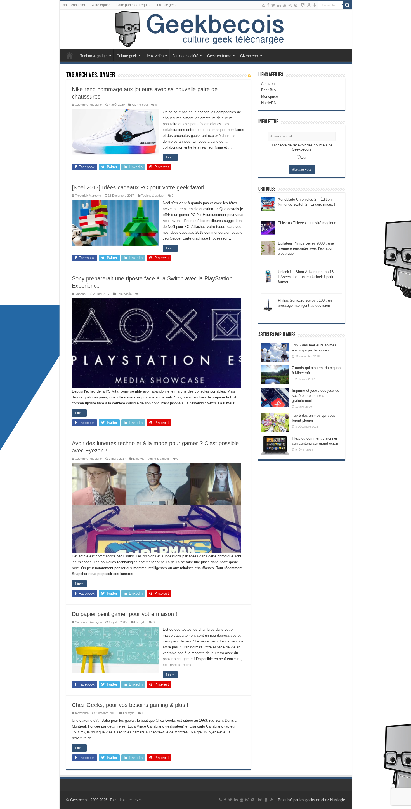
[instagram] (290, 5)
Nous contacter (73, 5)
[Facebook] (268, 5)
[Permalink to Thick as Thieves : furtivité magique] (268, 227)
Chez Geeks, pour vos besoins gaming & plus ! (130, 705)
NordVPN (268, 103)
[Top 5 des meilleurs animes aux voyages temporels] (275, 352)
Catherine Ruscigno (88, 104)
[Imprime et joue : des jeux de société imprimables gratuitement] (275, 397)
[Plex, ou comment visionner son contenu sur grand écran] (275, 445)
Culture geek (127, 56)
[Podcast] (314, 5)
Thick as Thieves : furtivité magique (307, 223)
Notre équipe (101, 5)
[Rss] (263, 5)
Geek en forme (219, 56)
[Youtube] (284, 5)
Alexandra (82, 713)
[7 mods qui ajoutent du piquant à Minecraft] (275, 374)
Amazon (268, 83)
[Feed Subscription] (249, 75)
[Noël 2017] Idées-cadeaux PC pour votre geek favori (138, 187)
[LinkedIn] (279, 5)
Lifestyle (138, 458)
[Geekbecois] (206, 29)
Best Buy (268, 90)
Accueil (69, 55)
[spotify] (296, 5)
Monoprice (269, 96)
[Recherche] (347, 5)
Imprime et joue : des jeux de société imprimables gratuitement (315, 395)
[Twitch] (302, 5)
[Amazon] (308, 5)
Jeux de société (185, 56)
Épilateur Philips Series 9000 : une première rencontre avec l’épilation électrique (306, 248)
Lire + (170, 157)
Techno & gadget (94, 56)
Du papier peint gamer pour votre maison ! (124, 614)
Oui (303, 157)
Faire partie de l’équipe (134, 5)
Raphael (80, 294)
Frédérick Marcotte (88, 195)
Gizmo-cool (249, 56)
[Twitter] (273, 5)
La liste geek (166, 5)
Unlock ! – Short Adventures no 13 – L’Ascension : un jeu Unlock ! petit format (307, 277)
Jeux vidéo (155, 56)
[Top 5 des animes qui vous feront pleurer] (275, 422)
